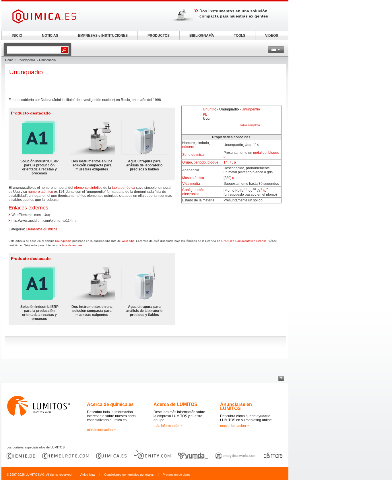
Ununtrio (209, 109)
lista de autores (72, 245)
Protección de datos (177, 474)
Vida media (191, 184)
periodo (200, 162)
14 (226, 162)
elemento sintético (88, 188)
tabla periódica (123, 188)
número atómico (40, 192)
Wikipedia (128, 240)
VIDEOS (271, 36)
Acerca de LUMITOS (175, 404)
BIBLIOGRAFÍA (201, 36)
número (188, 147)
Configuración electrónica (193, 192)
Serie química (193, 155)
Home (9, 60)
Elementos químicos (41, 229)
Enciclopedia (26, 60)
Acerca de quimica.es (110, 404)
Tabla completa (250, 125)
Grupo (187, 162)
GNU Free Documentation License (244, 240)
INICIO (17, 36)
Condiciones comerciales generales (129, 474)
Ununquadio (63, 240)
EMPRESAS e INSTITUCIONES (103, 36)
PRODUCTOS (159, 36)
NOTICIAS (50, 36)
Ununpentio (251, 109)
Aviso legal (87, 474)
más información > (101, 430)
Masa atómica (193, 178)
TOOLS (239, 36)
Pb (205, 114)
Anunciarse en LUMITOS (236, 406)
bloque (212, 162)
